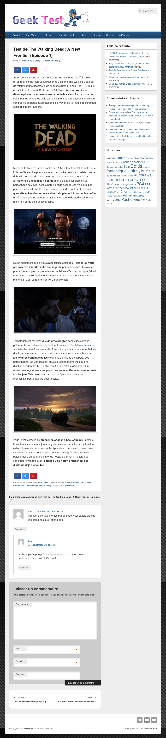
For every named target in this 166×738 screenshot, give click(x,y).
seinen (141, 188)
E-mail (19, 661)
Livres (84, 35)
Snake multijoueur (117, 112)
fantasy (134, 170)
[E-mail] (154, 720)
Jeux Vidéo (31, 35)
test (22, 485)
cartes (120, 167)
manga (117, 179)
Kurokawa (143, 175)
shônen (122, 191)
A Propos (124, 35)
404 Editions (112, 158)
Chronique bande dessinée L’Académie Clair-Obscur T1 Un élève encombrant (131, 115)
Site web (20, 674)
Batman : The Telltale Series (75, 345)
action (122, 157)
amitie (130, 158)
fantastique (117, 170)
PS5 (147, 184)
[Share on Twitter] (25, 72)
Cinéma (97, 35)
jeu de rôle (111, 175)
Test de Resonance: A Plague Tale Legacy (129, 70)
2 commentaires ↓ (51, 60)
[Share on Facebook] (17, 72)
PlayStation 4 (114, 184)
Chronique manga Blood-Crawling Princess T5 (130, 83)
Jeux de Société (67, 35)
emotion (146, 166)
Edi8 (127, 166)
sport (131, 191)
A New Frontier (72, 482)
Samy (37, 60)
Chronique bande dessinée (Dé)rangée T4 (128, 76)
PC (144, 179)
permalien (69, 485)
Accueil (16, 35)
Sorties (109, 35)
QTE (81, 482)
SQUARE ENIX (142, 191)
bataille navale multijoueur (121, 129)
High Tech (48, 35)
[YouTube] (147, 720)
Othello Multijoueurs (118, 122)
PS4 (140, 183)
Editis (136, 165)
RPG (117, 188)
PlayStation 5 (129, 184)
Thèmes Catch (150, 728)
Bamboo (118, 162)
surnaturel (118, 196)
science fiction (128, 188)
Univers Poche (120, 199)
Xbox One (140, 199)
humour (147, 170)
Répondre (20, 528)
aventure (110, 162)
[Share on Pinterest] (33, 72)
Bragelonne (112, 167)
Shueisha (111, 191)
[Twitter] (139, 720)
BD (146, 161)
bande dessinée (133, 162)
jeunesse (121, 175)
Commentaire (23, 604)
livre (108, 180)
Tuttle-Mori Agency (136, 195)
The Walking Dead (33, 485)
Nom (18, 648)
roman (110, 188)
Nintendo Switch (133, 180)
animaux (147, 158)
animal (138, 158)
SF (147, 188)
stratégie (110, 195)
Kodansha (129, 176)
